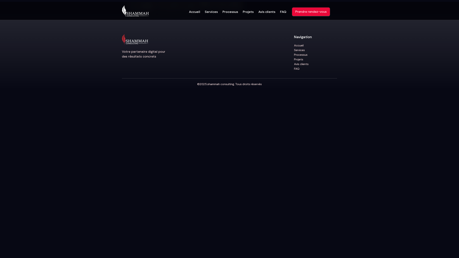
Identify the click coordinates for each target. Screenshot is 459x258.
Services (211, 12)
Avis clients (266, 12)
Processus (230, 12)
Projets (248, 12)
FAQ (283, 12)
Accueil (194, 12)
